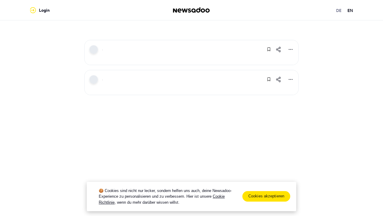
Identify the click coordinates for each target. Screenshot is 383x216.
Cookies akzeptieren (266, 196)
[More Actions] (290, 49)
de (338, 10)
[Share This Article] (278, 49)
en (350, 10)
